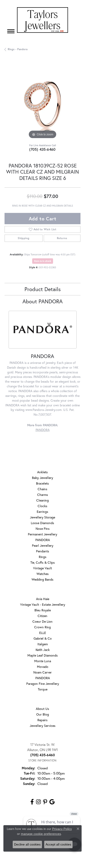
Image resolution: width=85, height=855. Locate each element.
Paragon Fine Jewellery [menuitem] (42, 683)
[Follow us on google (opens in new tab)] (52, 802)
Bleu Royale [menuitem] (42, 610)
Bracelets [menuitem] (42, 483)
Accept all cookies (58, 844)
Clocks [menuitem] (42, 506)
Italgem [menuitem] (42, 644)
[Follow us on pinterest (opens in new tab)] (45, 802)
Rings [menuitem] (42, 557)
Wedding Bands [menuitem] (42, 579)
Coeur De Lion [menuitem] (42, 621)
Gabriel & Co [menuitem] (43, 638)
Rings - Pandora (17, 49)
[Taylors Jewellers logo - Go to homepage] (42, 20)
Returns (62, 238)
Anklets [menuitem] (42, 472)
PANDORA (43, 430)
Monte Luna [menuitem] (42, 661)
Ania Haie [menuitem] (42, 599)
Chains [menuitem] (42, 489)
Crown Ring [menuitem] (42, 627)
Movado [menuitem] (42, 666)
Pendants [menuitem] (42, 551)
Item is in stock (42, 261)
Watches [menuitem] (42, 574)
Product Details (42, 289)
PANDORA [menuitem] (42, 540)
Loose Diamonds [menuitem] (42, 523)
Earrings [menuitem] (42, 511)
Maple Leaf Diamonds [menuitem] (42, 655)
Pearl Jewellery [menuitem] (42, 545)
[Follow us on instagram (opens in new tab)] (38, 802)
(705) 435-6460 (42, 149)
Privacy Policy (62, 829)
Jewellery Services (43, 725)
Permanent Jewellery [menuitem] (42, 534)
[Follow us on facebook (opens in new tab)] (32, 802)
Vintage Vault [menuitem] (42, 568)
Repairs (42, 720)
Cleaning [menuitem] (42, 500)
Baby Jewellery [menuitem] (42, 478)
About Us (42, 709)
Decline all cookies (27, 844)
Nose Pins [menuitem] (43, 528)
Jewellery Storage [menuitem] (42, 517)
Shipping (23, 238)
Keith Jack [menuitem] (43, 650)
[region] (42, 102)
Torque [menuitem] (42, 689)
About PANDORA (42, 301)
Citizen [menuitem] (42, 616)
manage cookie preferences (41, 834)
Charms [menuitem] (42, 494)
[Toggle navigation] (11, 31)
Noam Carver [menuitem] (42, 672)
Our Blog (42, 714)
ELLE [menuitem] (42, 633)
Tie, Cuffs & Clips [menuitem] (42, 562)
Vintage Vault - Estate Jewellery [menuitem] (42, 604)
